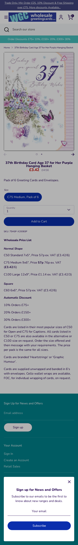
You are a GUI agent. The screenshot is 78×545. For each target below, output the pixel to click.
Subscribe (39, 526)
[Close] (69, 482)
